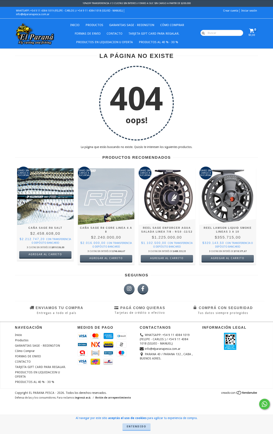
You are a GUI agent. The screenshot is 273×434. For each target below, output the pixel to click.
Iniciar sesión (249, 10)
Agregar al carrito (45, 254)
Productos (94, 25)
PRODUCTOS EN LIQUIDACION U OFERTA (104, 42)
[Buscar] (202, 32)
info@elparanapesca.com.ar (32, 14)
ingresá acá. (83, 397)
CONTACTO (114, 33)
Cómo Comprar (172, 25)
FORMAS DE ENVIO (88, 33)
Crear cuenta (230, 10)
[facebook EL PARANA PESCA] (143, 289)
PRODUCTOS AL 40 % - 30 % (158, 42)
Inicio (75, 25)
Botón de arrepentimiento (113, 397)
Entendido (136, 426)
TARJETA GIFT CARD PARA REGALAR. (153, 33)
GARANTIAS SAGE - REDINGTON (131, 25)
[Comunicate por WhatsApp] (264, 404)
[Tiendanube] (239, 393)
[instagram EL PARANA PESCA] (129, 289)
